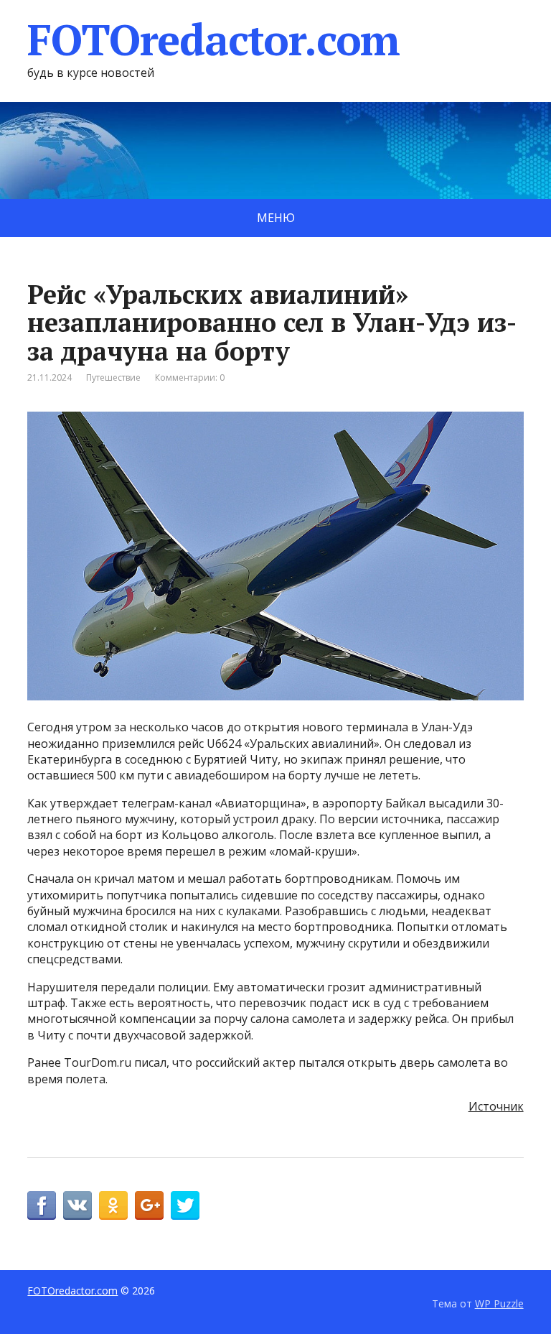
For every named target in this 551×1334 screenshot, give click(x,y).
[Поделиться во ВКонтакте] (77, 1205)
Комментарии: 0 (190, 377)
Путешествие (113, 377)
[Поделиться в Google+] (149, 1205)
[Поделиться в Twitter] (185, 1205)
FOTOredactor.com (213, 39)
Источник (496, 1106)
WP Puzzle (499, 1303)
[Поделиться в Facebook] (41, 1205)
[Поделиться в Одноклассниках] (113, 1205)
